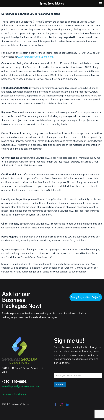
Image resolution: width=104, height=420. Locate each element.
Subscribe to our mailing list (69, 347)
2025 (4, 404)
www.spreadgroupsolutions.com (35, 57)
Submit (60, 385)
